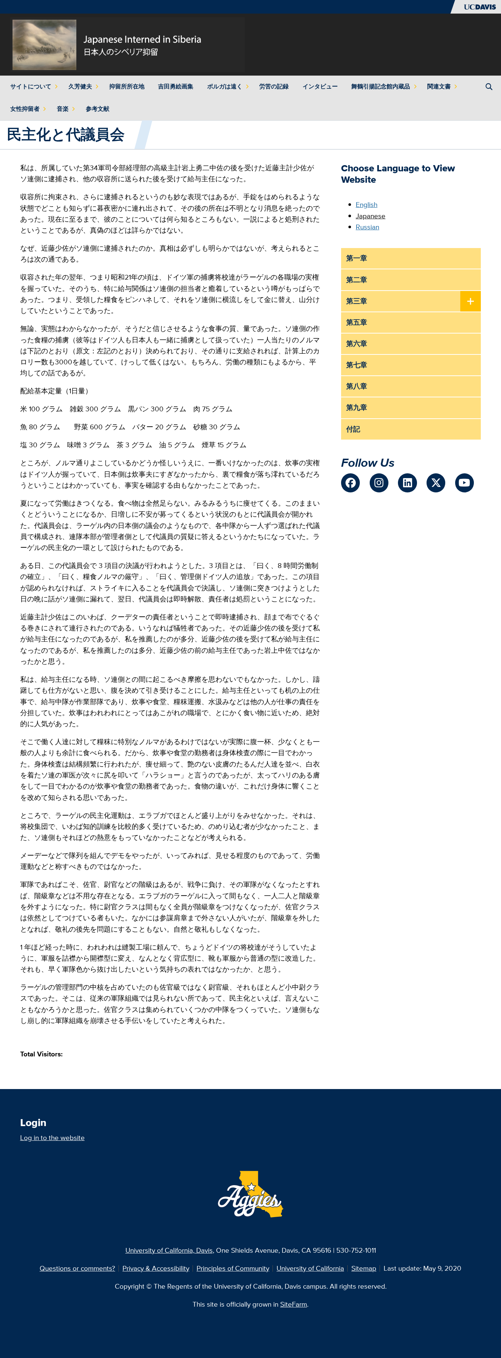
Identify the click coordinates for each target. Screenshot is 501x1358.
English (366, 205)
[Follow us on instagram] (379, 482)
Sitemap (363, 1268)
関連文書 (439, 86)
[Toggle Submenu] (470, 301)
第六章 (356, 344)
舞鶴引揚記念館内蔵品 (380, 86)
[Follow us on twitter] (436, 482)
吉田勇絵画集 (175, 86)
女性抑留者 (25, 109)
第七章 (356, 365)
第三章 (356, 301)
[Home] (127, 44)
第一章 (356, 258)
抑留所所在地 (127, 86)
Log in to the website (52, 1138)
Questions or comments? (77, 1268)
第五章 (356, 322)
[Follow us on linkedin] (407, 482)
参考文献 (97, 109)
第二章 (356, 280)
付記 (353, 429)
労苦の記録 (274, 86)
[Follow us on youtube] (464, 482)
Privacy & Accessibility (155, 1268)
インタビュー (320, 86)
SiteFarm (293, 1304)
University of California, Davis (169, 1250)
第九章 (356, 407)
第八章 (356, 386)
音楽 (63, 109)
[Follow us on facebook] (350, 482)
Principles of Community (233, 1268)
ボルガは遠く (224, 86)
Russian (367, 227)
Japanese (370, 216)
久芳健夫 (80, 86)
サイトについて (30, 86)
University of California (310, 1268)
